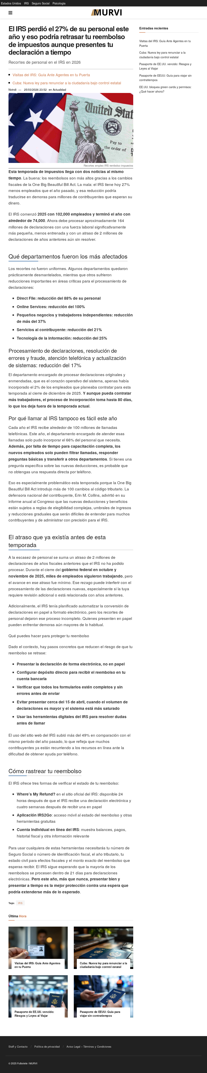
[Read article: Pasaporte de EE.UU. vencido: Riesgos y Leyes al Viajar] (38, 996)
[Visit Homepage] (106, 12)
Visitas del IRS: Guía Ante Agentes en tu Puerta (51, 74)
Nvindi (12, 90)
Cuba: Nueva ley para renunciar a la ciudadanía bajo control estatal (67, 82)
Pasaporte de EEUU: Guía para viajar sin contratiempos (100, 1014)
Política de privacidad (47, 1046)
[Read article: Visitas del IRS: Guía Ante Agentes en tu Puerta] (38, 948)
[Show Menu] (10, 12)
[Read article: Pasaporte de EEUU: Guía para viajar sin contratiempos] (103, 996)
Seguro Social (41, 3)
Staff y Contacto (17, 1046)
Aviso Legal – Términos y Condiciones (89, 1046)
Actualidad (59, 90)
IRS (26, 3)
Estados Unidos (11, 3)
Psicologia (59, 3)
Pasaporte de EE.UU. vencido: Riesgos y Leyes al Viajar (34, 1014)
